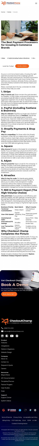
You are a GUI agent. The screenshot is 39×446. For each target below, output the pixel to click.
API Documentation (8, 378)
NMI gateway (20, 197)
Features (4, 343)
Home (3, 12)
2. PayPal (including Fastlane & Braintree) (18, 58)
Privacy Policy (17, 417)
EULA (24, 420)
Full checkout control (30, 210)
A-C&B (34, 420)
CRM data (11, 143)
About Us (4, 359)
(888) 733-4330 (9, 328)
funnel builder (5, 248)
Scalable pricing (31, 226)
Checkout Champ (7, 243)
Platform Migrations (7, 349)
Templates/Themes (7, 381)
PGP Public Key (16, 420)
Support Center (6, 397)
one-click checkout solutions (10, 83)
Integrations (5, 346)
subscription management (10, 187)
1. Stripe (3, 58)
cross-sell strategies (15, 250)
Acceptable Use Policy (30, 417)
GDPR (29, 420)
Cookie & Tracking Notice (19, 423)
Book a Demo (22, 66)
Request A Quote (7, 365)
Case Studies (5, 388)
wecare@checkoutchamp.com (14, 331)
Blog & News (5, 375)
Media (9, 12)
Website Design (6, 352)
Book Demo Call (8, 294)
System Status (6, 401)
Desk (3, 391)
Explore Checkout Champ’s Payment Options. (17, 255)
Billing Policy (6, 420)
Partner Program (6, 384)
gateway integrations (11, 105)
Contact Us (5, 362)
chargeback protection (14, 171)
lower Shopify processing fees (18, 140)
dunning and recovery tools (26, 251)
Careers (3, 368)
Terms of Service (7, 417)
